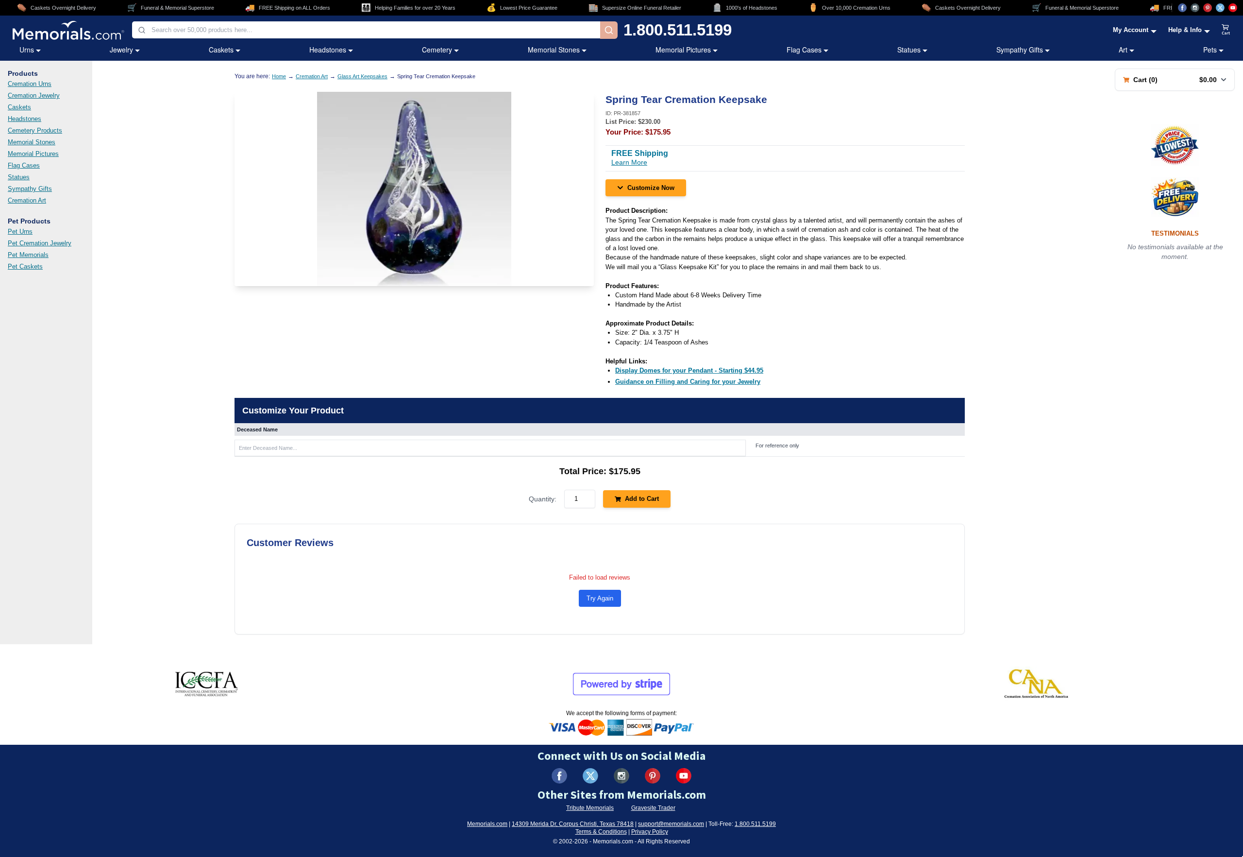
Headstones (327, 49)
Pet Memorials (28, 254)
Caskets (221, 49)
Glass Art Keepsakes (362, 76)
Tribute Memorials (590, 808)
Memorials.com (487, 824)
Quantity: (542, 499)
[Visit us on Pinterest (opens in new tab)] (1207, 7)
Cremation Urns (29, 83)
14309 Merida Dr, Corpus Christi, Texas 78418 (573, 824)
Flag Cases (804, 49)
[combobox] (366, 29)
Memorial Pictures (683, 49)
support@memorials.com (671, 824)
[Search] (609, 30)
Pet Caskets (25, 266)
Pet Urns (20, 231)
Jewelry (121, 49)
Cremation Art (27, 200)
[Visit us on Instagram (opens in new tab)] (1195, 7)
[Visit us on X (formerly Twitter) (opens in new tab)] (590, 776)
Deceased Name (257, 429)
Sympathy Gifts (1019, 49)
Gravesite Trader (653, 808)
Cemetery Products (35, 130)
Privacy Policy (649, 831)
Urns (26, 49)
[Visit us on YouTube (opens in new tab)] (1232, 7)
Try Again (600, 598)
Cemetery (437, 49)
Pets (1210, 49)
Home (279, 76)
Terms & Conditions (601, 831)
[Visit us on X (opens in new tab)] (1220, 7)
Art (1123, 49)
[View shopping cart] (1226, 30)
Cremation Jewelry (34, 95)
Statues (909, 49)
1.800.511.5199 (677, 30)
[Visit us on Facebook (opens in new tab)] (1182, 7)
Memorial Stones (554, 49)
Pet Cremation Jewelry (39, 243)
